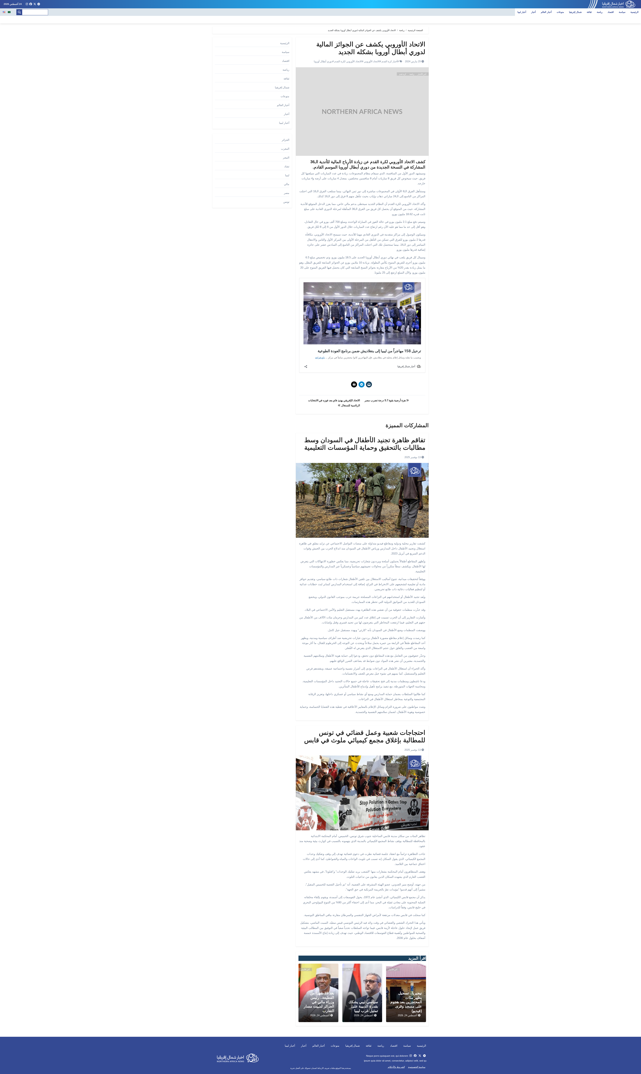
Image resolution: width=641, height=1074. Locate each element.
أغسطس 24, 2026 (407, 1015)
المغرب (285, 148)
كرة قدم (402, 74)
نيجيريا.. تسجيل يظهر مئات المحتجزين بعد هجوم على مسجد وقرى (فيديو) (406, 1002)
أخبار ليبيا (521, 12)
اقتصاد (611, 12)
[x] (34, 4)
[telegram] (38, 4)
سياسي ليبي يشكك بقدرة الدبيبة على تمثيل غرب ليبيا (363, 1006)
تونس (286, 201)
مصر (286, 193)
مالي (286, 184)
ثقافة (589, 12)
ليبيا (287, 175)
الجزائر (285, 139)
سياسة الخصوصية (416, 1067)
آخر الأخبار (422, 74)
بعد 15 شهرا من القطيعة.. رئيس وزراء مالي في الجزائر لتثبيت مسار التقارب (319, 1002)
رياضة (600, 12)
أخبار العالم (546, 12)
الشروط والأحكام (396, 1067)
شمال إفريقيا (575, 12)
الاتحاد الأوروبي (372, 61)
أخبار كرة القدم (389, 61)
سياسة (622, 12)
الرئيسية (634, 12)
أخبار (533, 12)
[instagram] (27, 4)
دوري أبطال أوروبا (323, 61)
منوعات (560, 12)
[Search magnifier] (19, 12)
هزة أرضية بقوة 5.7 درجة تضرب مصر (385, 400)
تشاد (286, 166)
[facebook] (30, 4)
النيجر (286, 157)
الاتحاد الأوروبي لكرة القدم (348, 61)
